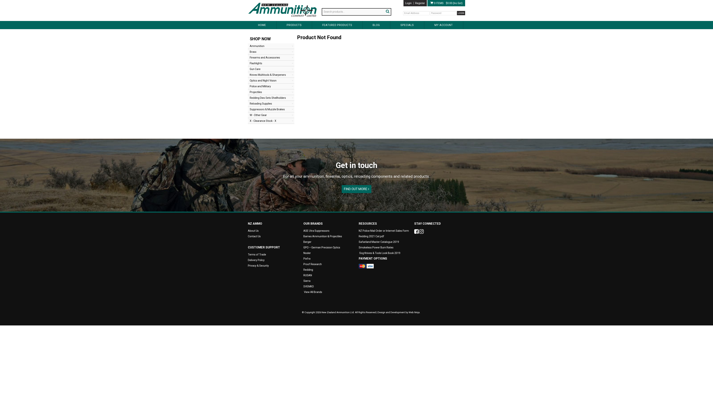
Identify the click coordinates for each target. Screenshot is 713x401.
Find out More (356, 189)
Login (408, 3)
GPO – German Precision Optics (321, 247)
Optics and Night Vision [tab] (263, 80)
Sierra (306, 280)
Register (420, 3)
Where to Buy (287, 1)
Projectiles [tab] (256, 92)
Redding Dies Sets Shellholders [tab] (268, 97)
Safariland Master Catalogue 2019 (379, 241)
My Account (443, 25)
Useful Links (269, 1)
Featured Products (337, 25)
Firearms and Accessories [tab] (265, 57)
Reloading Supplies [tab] (261, 103)
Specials (407, 25)
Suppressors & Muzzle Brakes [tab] (267, 109)
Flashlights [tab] (256, 63)
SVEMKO (308, 286)
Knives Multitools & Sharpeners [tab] (268, 74)
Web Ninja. (414, 312)
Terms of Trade (257, 254)
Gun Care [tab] (255, 69)
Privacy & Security (258, 265)
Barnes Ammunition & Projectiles (322, 236)
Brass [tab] (253, 51)
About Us (253, 1)
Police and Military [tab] (260, 86)
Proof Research (312, 264)
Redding (308, 269)
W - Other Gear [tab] (258, 115)
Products (294, 25)
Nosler (307, 253)
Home (262, 25)
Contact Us (305, 1)
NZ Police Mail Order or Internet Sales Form (384, 230)
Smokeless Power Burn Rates (376, 247)
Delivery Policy (256, 260)
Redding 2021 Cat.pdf (371, 236)
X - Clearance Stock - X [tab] (263, 120)
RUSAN (307, 275)
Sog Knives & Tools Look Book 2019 (379, 253)
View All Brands (313, 292)
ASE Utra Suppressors (316, 230)
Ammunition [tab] (257, 46)
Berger (307, 241)
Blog (376, 25)
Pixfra (306, 258)
